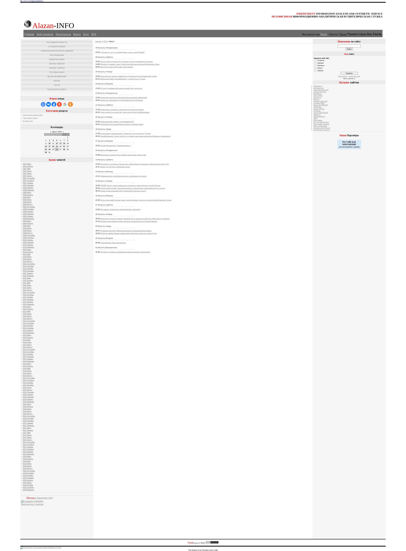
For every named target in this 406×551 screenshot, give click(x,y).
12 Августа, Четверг (104, 181)
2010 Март (27, 250)
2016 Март (27, 404)
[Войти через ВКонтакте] (48, 104)
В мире (26, 121)
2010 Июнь (27, 257)
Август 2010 (57, 132)
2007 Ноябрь (28, 183)
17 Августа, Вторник (104, 141)
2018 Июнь (27, 464)
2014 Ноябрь (28, 383)
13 (60, 143)
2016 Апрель (28, 407)
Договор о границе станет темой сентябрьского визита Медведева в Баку (130, 64)
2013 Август (28, 347)
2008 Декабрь (28, 214)
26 (57, 149)
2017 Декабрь (28, 449)
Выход (77, 34)
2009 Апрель (28, 223)
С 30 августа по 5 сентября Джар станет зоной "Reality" (122, 52)
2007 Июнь (27, 171)
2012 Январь (28, 302)
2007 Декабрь (28, 185)
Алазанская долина (31, 115)
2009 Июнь (27, 228)
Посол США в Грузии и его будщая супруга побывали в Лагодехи (126, 61)
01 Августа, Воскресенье (106, 247)
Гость (324, 34)
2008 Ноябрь (28, 211)
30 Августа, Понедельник (106, 48)
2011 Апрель (28, 280)
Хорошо (320, 63)
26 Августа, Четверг (104, 72)
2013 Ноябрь (28, 354)
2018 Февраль (28, 454)
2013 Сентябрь (29, 349)
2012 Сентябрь (29, 321)
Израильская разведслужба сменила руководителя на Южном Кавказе (128, 221)
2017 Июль (27, 437)
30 (46, 152)
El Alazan (317, 111)
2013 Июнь (27, 342)
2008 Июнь (27, 200)
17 (49, 146)
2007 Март (27, 164)
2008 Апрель (28, 195)
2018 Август (28, 468)
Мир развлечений (320, 126)
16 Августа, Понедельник (106, 150)
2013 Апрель (28, 338)
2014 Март (27, 364)
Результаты (343, 76)
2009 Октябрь (28, 238)
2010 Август (28, 261)
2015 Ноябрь (28, 395)
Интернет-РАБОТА (321, 105)
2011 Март (27, 278)
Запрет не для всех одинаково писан (115, 167)
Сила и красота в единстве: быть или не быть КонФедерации (124, 112)
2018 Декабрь (28, 478)
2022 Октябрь (28, 487)
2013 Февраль (28, 333)
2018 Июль (27, 466)
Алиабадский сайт (320, 101)
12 (57, 143)
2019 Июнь (27, 483)
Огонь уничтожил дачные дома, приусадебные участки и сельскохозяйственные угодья (135, 200)
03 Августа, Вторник (104, 238)
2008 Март (27, 192)
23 (46, 149)
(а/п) (39, 497)
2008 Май (26, 197)
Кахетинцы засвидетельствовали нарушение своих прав (123, 155)
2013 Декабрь (28, 357)
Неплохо (320, 65)
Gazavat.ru (317, 97)
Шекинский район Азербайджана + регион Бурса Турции (122, 79)
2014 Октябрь (28, 380)
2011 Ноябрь (28, 297)
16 (46, 146)
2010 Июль (27, 259)
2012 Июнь (27, 314)
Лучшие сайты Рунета (322, 128)
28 (64, 149)
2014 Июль (27, 373)
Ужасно (320, 71)
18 (53, 146)
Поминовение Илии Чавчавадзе (113, 243)
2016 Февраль (28, 402)
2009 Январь (28, 216)
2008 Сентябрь (29, 207)
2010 (105, 41)
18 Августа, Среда (103, 129)
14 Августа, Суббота (104, 160)
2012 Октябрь (28, 323)
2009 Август (28, 233)
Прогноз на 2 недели (32, 504)
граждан (356, 147)
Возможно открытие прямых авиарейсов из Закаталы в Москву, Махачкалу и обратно (135, 219)
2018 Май (26, 461)
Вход (86, 34)
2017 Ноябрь (28, 447)
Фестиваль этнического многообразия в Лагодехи (120, 209)
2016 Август (28, 414)
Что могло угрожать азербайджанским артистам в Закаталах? (125, 252)
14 (64, 143)
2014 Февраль (28, 361)
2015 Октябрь (28, 392)
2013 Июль (27, 345)
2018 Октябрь (28, 473)
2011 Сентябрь (29, 292)
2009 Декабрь (28, 242)
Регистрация (63, 34)
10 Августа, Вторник (104, 196)
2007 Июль (27, 173)
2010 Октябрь (28, 266)
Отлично (320, 60)
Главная (29, 34)
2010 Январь (28, 245)
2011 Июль (27, 288)
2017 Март (27, 428)
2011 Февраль (28, 276)
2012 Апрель (28, 309)
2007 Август (28, 176)
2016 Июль (27, 411)
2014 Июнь (27, 371)
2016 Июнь (27, 409)
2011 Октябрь (28, 295)
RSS (93, 34)
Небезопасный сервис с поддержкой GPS (117, 122)
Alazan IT (317, 114)
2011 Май (26, 283)
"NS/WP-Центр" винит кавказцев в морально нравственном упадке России (130, 185)
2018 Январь (28, 452)
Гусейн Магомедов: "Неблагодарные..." (116, 146)
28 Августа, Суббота (104, 57)
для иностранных (346, 147)
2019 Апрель (28, 480)
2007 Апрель (28, 166)
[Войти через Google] (64, 104)
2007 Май (26, 169)
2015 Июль (27, 387)
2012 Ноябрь (28, 326)
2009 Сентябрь (29, 235)
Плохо (319, 68)
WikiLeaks (317, 107)
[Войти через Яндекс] (59, 104)
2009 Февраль (28, 219)
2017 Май (26, 433)
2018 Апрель (28, 459)
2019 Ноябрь (28, 485)
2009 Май (26, 226)
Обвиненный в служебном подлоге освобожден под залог (123, 176)
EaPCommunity (319, 116)
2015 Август (28, 390)
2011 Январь (28, 273)
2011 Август (27, 290)
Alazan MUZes (319, 109)
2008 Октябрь (28, 209)
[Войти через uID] (43, 104)
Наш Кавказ (28, 118)
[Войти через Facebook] (54, 104)
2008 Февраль (28, 190)
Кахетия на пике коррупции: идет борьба (116, 67)
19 (57, 146)
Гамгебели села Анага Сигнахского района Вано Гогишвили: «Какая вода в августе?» (134, 164)
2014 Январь (28, 359)
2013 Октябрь (28, 352)
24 (49, 149)
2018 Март (27, 456)
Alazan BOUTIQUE (321, 113)
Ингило (316, 99)
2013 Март (27, 335)
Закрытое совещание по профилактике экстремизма (121, 100)
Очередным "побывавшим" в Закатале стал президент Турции (125, 133)
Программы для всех (321, 124)
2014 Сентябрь (29, 378)
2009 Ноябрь (28, 240)
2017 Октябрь (28, 445)
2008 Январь (28, 188)
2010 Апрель (28, 252)
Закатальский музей (321, 90)
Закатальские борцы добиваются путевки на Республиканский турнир (128, 76)
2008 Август (28, 204)
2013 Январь (28, 330)
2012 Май (26, 311)
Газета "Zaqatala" (320, 92)
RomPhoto (317, 94)
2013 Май (26, 340)
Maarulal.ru (318, 86)
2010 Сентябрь (29, 264)
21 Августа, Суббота (104, 105)
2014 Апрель (28, 366)
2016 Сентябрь (29, 416)
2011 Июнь (27, 285)
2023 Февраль (28, 490)
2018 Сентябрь (29, 471)
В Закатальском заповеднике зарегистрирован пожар (121, 124)
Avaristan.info (319, 88)
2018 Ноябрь (28, 475)
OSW (315, 118)
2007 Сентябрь (29, 178)
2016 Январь (28, 399)
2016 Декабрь (28, 421)
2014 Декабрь (28, 385)
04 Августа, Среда (103, 226)
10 (49, 143)
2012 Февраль (28, 304)
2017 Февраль (28, 426)
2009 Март (27, 221)
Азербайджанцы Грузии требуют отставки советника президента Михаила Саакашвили (135, 136)
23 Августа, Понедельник (106, 93)
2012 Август (28, 319)
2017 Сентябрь (29, 442)
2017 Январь (28, 423)
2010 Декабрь (28, 271)
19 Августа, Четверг (104, 117)
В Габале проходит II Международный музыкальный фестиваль (125, 231)
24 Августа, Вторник (104, 84)
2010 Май (26, 254)
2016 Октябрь (28, 418)
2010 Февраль (28, 247)
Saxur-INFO (318, 95)
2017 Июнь (27, 435)
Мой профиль (44, 34)
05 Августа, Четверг (104, 214)
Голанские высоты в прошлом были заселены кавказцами (123, 97)
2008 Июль (27, 202)
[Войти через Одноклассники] (70, 104)
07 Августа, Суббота (104, 205)
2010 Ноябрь (28, 269)
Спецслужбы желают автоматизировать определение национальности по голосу (132, 188)
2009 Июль (27, 230)
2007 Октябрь (28, 181)
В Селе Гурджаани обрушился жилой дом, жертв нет (121, 88)
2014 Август (28, 376)
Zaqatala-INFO (319, 103)
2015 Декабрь (28, 397)
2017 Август (28, 440)
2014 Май (26, 368)
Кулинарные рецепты (322, 130)
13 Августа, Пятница (104, 172)
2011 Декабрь (28, 299)
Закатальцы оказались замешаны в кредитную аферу (122, 110)
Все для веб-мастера (321, 122)
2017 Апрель (28, 430)
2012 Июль (27, 316)
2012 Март (27, 307)
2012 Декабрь (28, 328)
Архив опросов (354, 76)
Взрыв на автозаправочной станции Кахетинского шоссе (123, 191)
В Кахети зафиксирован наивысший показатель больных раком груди (128, 233)
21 (64, 146)
